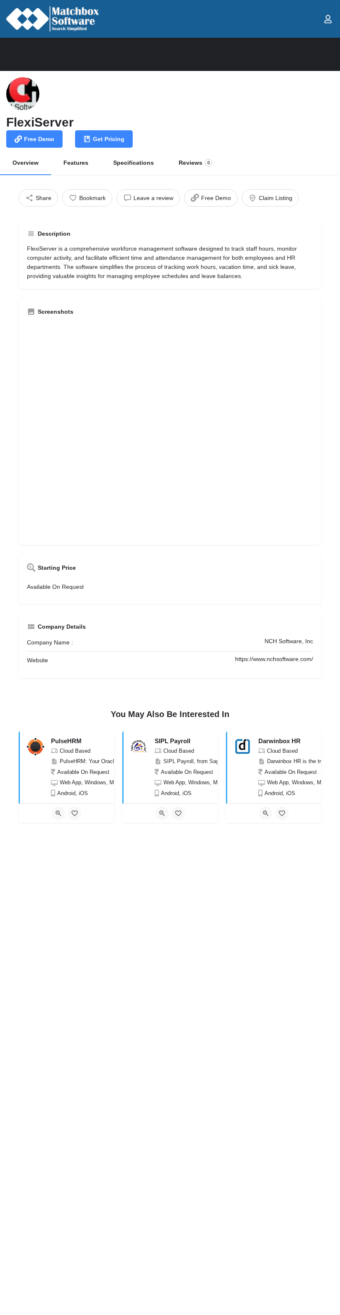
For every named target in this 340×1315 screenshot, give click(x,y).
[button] (312, 19)
